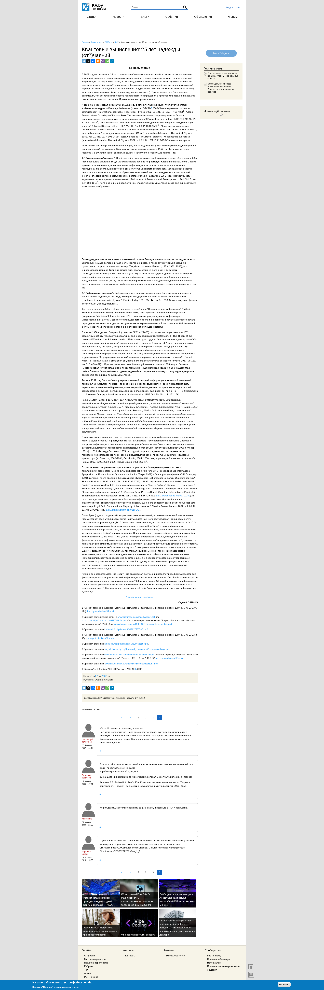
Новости (118, 16)
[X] (88, 61)
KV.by (97, 5)
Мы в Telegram (221, 53)
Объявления (203, 16)
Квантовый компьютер (125, 608)
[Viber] (103, 61)
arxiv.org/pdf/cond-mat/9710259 (173, 495)
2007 (104, 676)
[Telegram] (84, 61)
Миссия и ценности (95, 959)
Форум (232, 16)
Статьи (91, 16)
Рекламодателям (175, 955)
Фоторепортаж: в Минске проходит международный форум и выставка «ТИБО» (98, 901)
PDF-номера (91, 976)
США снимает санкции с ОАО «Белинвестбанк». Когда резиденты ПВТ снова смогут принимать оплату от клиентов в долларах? (177, 927)
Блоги (145, 16)
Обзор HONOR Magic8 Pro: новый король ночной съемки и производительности (100, 931)
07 (96, 676)
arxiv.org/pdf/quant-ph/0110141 (123, 509)
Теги (86, 969)
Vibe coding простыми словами (138, 934)
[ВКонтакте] (93, 61)
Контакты (130, 955)
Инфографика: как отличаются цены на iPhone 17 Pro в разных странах (223, 76)
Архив (87, 973)
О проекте (90, 955)
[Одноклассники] (98, 61)
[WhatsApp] (107, 61)
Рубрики (88, 966)
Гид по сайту (214, 955)
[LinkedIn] (112, 61)
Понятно (284, 984)
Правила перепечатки (96, 962)
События (171, 16)
